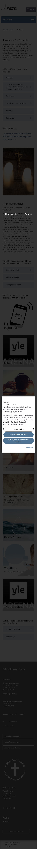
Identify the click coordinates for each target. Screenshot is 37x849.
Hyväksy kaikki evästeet (18, 435)
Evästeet (30, 447)
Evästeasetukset (18, 429)
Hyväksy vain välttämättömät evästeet (18, 440)
